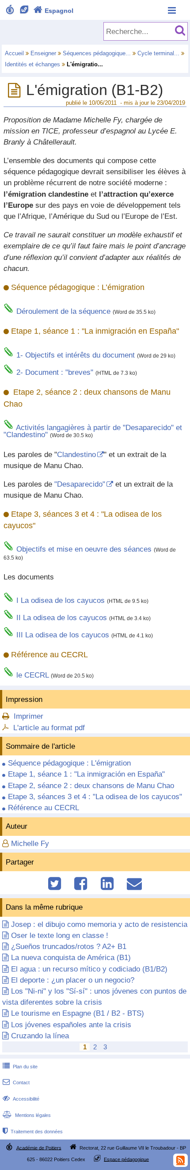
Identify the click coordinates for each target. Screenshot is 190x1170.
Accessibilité (21, 1098)
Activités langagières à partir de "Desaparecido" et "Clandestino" (93, 431)
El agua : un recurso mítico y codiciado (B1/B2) (89, 969)
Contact (16, 1082)
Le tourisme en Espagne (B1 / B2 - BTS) (77, 1013)
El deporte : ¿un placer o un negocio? (72, 980)
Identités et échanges (32, 64)
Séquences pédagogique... (97, 53)
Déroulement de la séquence (63, 311)
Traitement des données (33, 1131)
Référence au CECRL (43, 808)
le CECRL (32, 675)
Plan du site (20, 1066)
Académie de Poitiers (38, 1147)
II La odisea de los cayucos (61, 618)
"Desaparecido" (79, 484)
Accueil (14, 53)
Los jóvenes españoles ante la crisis (71, 1025)
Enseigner (43, 53)
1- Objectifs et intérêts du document (75, 355)
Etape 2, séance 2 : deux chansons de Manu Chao (91, 785)
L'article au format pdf (49, 728)
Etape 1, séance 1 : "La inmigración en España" (86, 774)
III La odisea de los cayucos (62, 635)
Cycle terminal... (158, 53)
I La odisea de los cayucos (60, 600)
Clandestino (76, 454)
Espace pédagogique (126, 1159)
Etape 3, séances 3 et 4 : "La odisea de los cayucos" (95, 797)
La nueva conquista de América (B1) (71, 957)
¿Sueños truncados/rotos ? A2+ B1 (68, 946)
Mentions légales (27, 1115)
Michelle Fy (30, 843)
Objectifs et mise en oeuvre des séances (84, 549)
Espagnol (53, 10)
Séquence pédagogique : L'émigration (69, 763)
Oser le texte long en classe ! (59, 935)
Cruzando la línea (40, 1036)
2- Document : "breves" (54, 372)
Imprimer (28, 716)
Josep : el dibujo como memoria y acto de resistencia (99, 924)
